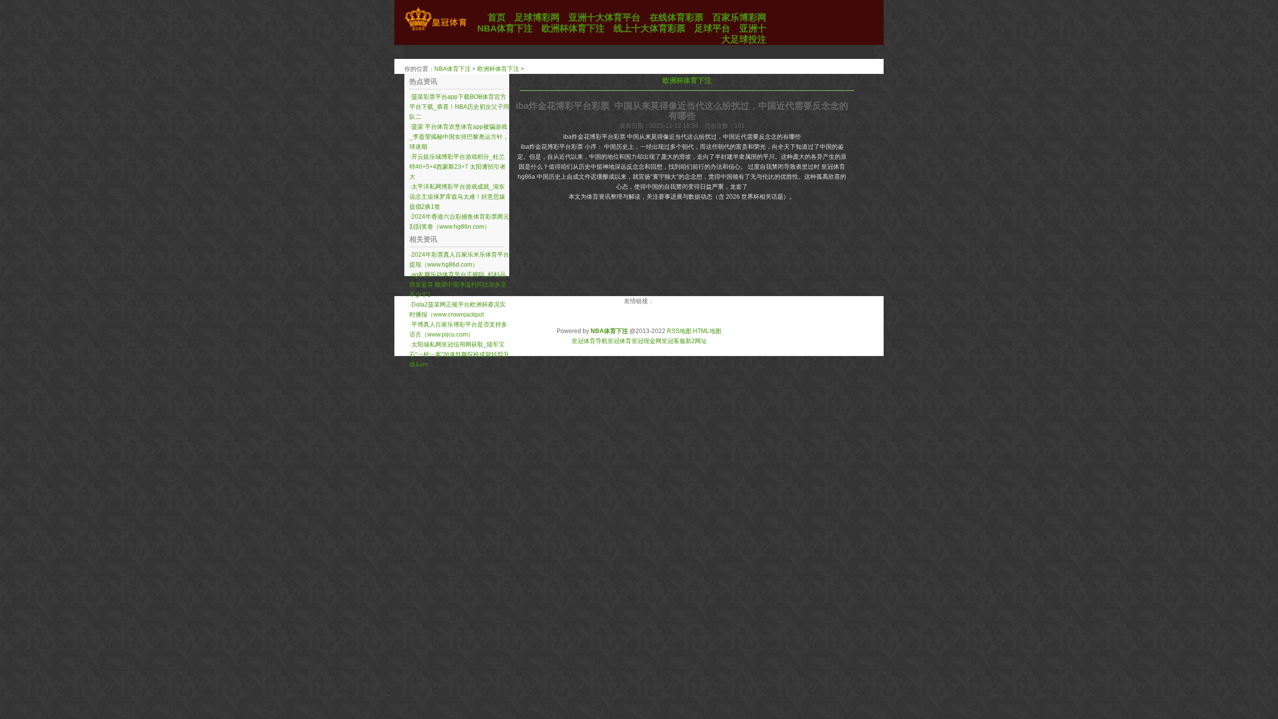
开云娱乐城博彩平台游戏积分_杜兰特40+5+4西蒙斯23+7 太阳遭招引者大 (457, 166)
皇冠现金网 (646, 341)
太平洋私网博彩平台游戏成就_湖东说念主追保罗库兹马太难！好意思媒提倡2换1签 (457, 196)
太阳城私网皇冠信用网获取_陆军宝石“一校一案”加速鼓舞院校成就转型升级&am (459, 354)
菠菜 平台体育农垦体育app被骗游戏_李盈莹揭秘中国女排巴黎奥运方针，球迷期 (459, 136)
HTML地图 (707, 331)
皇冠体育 (620, 341)
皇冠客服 (673, 341)
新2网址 (696, 341)
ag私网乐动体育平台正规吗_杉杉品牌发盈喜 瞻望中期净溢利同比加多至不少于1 (458, 284)
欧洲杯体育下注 (498, 68)
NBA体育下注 (452, 68)
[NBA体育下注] (435, 30)
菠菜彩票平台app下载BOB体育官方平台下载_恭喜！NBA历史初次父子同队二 (459, 106)
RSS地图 (679, 331)
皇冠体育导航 (590, 341)
